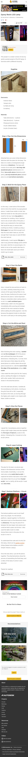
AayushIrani (5, 17)
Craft (3, 708)
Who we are (4, 732)
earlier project (19, 543)
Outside (3, 714)
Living (3, 712)
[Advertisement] (14, 8)
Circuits (3, 702)
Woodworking (19, 17)
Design (3, 706)
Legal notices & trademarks (9, 754)
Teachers (4, 716)
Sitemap (4, 729)
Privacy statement (7, 749)
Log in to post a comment (14, 679)
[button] (1, 1)
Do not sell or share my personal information (14, 752)
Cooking (4, 710)
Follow (10, 49)
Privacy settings (17, 749)
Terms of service (18, 747)
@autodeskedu (7, 741)
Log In (14, 672)
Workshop (12, 17)
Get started (4, 725)
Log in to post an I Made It (14, 615)
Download (22, 257)
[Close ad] (26, 6)
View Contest (14, 597)
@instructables (7, 738)
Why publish (5, 723)
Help (3, 727)
